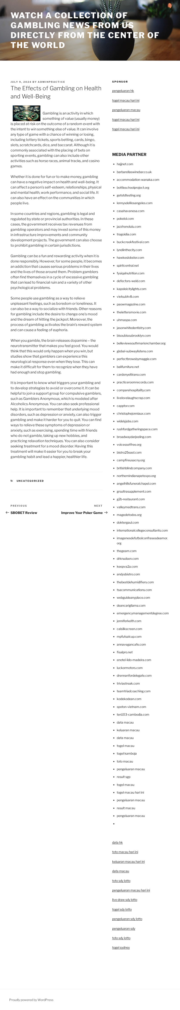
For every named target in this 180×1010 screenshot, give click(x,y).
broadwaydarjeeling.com (134, 437)
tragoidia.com (126, 234)
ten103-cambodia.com (133, 714)
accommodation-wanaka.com (138, 179)
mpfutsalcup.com (129, 636)
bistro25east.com (129, 452)
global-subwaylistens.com (135, 351)
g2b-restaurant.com (131, 499)
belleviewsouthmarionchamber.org (141, 343)
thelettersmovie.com (131, 312)
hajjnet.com (125, 164)
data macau (120, 871)
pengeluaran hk (123, 90)
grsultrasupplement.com (134, 491)
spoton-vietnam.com (131, 707)
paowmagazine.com (131, 304)
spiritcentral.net (128, 265)
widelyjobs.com (127, 421)
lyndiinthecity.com (129, 250)
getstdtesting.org (129, 195)
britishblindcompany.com (134, 468)
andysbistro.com (128, 574)
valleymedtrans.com (131, 507)
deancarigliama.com (131, 605)
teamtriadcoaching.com (134, 691)
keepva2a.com (127, 566)
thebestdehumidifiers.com (135, 582)
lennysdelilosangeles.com (135, 203)
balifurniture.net (128, 367)
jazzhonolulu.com (129, 226)
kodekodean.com (129, 699)
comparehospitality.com (134, 390)
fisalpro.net (125, 652)
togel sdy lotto (122, 909)
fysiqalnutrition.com (130, 273)
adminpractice (51, 81)
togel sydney (121, 947)
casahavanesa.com (130, 211)
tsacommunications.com (134, 590)
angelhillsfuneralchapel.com (136, 483)
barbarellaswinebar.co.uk (134, 172)
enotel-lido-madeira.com (134, 660)
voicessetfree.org (129, 444)
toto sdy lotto (121, 938)
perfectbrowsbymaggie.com (137, 359)
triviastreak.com (128, 683)
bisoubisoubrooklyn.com (134, 335)
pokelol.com (125, 218)
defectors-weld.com (131, 281)
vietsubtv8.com (128, 296)
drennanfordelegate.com (134, 675)
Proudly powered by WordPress (31, 1000)
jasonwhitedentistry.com (134, 328)
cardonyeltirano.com (131, 374)
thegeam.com (127, 551)
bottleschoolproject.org (133, 187)
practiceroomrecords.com (135, 382)
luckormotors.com (130, 668)
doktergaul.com (128, 522)
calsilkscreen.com (129, 629)
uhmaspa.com (127, 320)
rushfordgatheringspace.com (137, 429)
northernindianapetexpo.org (136, 476)
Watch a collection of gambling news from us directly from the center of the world (85, 30)
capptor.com (126, 406)
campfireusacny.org (131, 460)
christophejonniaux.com (134, 413)
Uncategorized (30, 480)
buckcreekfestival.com (133, 242)
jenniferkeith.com (129, 621)
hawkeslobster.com (130, 257)
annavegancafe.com (131, 644)
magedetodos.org (129, 515)
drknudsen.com (128, 558)
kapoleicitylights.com (131, 289)
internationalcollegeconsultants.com (142, 530)
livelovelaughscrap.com (133, 398)
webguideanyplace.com (133, 597)
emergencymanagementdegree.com (143, 613)
